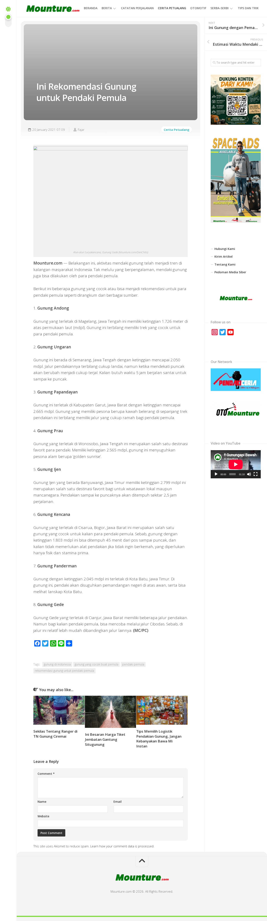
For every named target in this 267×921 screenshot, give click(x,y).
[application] (236, 464)
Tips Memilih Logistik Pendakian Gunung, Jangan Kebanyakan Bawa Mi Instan (158, 738)
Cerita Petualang (172, 8)
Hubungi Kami (224, 249)
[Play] (216, 474)
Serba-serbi (219, 8)
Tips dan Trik (248, 8)
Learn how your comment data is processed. (122, 846)
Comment (46, 774)
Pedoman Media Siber (230, 272)
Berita (107, 8)
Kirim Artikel (223, 256)
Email (117, 802)
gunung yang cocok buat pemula (96, 664)
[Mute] (249, 474)
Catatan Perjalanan (137, 8)
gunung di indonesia (57, 664)
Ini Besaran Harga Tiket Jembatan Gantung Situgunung (105, 739)
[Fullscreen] (255, 474)
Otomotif (198, 8)
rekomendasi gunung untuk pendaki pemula (64, 671)
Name (42, 802)
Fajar (81, 129)
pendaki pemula (133, 664)
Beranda (90, 8)
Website (43, 816)
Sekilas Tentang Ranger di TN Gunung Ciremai (55, 734)
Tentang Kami (225, 264)
